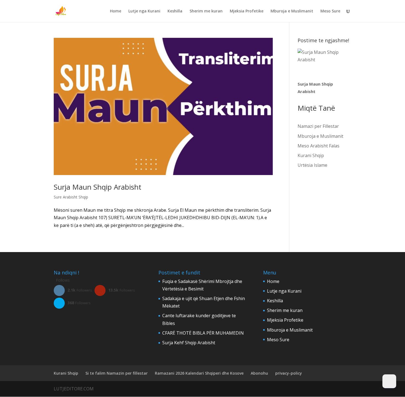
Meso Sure (330, 11)
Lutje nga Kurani (144, 11)
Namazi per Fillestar (318, 126)
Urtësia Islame (312, 165)
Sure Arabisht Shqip (71, 197)
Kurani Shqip (311, 155)
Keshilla (175, 11)
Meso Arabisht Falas (318, 146)
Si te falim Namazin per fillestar (116, 373)
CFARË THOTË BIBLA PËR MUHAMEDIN (203, 333)
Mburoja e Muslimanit (292, 11)
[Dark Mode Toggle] (389, 381)
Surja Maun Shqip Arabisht (97, 187)
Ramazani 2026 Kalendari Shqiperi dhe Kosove (199, 373)
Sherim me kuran (206, 11)
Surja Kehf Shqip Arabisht (188, 343)
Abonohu (259, 373)
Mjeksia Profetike (246, 11)
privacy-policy (288, 373)
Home (115, 11)
